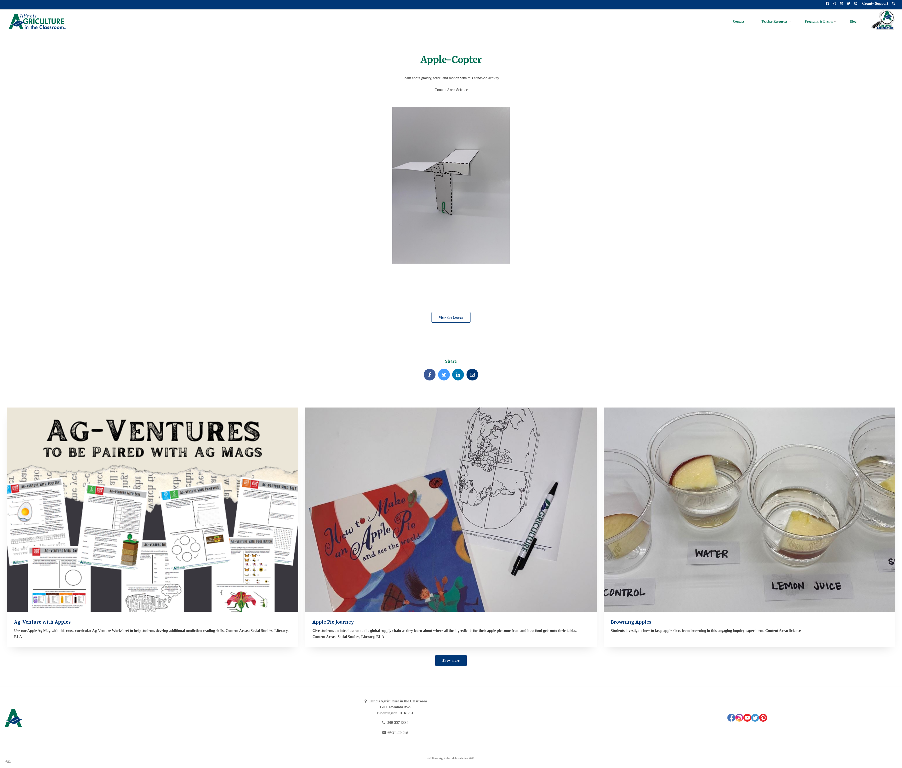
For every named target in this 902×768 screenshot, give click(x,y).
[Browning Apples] (749, 510)
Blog (853, 21)
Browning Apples (631, 622)
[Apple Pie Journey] (451, 510)
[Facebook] (429, 374)
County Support (874, 3)
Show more (450, 660)
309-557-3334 (397, 722)
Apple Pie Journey (333, 622)
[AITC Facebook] (731, 720)
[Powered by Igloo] (7, 761)
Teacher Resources (775, 21)
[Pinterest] (763, 720)
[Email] (472, 374)
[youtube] (747, 720)
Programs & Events (819, 21)
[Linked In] (458, 374)
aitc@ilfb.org (397, 732)
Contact (739, 21)
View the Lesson (451, 317)
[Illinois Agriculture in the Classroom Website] (37, 21)
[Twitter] (444, 374)
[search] (893, 3)
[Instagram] (739, 720)
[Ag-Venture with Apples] (152, 510)
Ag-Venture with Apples (42, 622)
